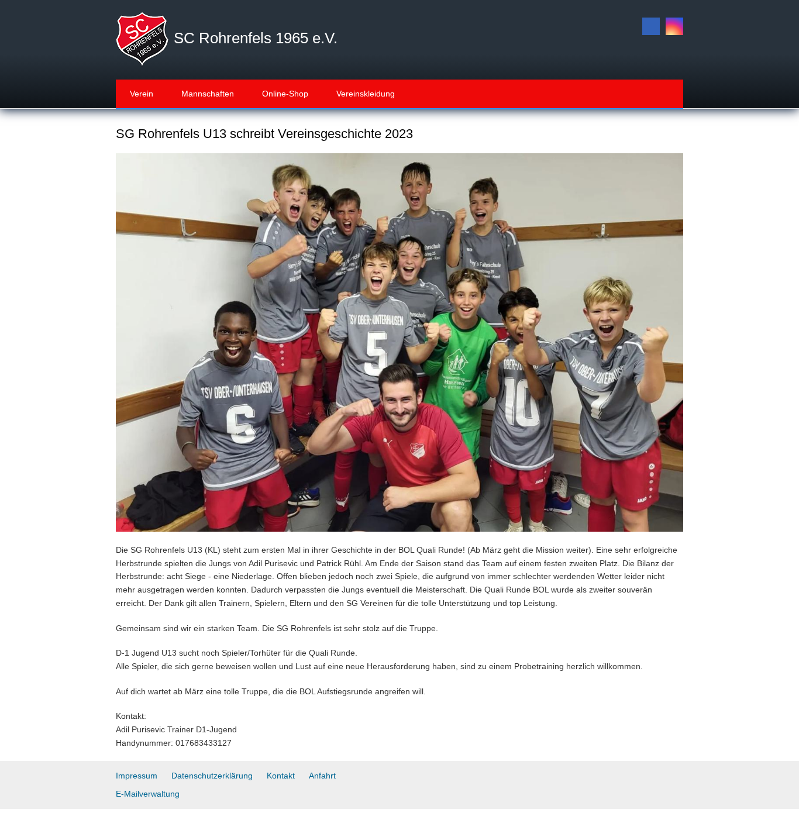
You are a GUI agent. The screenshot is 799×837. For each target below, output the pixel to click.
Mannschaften (207, 93)
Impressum (136, 775)
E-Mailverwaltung (148, 793)
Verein (141, 93)
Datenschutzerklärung (212, 775)
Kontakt (281, 775)
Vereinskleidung (365, 93)
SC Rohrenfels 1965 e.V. (255, 38)
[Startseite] (142, 38)
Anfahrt (322, 775)
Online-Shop (285, 93)
